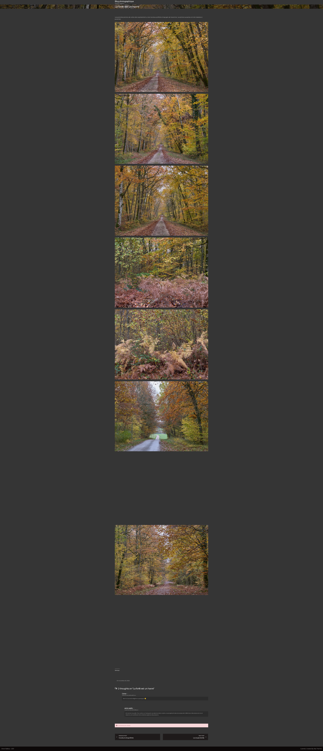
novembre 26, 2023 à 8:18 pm (131, 710)
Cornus (124, 693)
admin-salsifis (128, 708)
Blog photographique (124, 1)
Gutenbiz (303, 748)
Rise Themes (318, 748)
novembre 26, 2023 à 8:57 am (129, 695)
